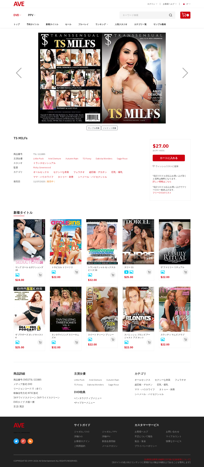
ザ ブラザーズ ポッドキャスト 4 (29, 336)
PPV (30, 15)
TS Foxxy (87, 158)
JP (187, 4)
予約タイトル (33, 24)
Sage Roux (122, 158)
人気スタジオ (121, 24)
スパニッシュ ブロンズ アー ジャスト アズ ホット (137, 336)
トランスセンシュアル (44, 163)
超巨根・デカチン (98, 172)
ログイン (151, 4)
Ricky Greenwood (42, 167)
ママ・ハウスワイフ (43, 176)
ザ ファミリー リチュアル (172, 267)
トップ (17, 24)
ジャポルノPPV (109, 431)
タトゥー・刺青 (65, 176)
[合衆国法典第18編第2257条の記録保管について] (167, 459)
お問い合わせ (172, 431)
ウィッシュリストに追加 (167, 166)
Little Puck (38, 158)
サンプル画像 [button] (93, 128)
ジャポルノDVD (81, 431)
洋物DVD (78, 436)
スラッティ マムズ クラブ (172, 334)
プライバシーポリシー (146, 446)
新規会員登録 (108, 441)
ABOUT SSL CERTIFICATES (22, 432)
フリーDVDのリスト (162, 192)
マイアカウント (174, 436)
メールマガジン (110, 446)
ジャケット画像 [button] (109, 128)
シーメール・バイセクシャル (92, 176)
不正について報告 (144, 436)
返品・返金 (140, 441)
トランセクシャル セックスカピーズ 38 (101, 269)
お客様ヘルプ (169, 4)
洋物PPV (106, 436)
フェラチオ (79, 172)
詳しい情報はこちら (162, 181)
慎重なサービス (174, 441)
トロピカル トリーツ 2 (62, 267)
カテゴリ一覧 (140, 24)
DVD (16, 15)
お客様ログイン (82, 441)
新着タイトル (52, 24)
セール (68, 24)
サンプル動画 (159, 24)
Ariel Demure (54, 158)
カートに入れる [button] (169, 157)
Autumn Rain (72, 158)
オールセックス (41, 172)
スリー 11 (129, 267)
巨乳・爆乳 (117, 172)
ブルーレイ (83, 24)
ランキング (100, 24)
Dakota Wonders (104, 158)
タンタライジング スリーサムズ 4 (65, 336)
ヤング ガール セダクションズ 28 (29, 269)
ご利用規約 (79, 446)
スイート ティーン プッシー (101, 334)
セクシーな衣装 (61, 172)
